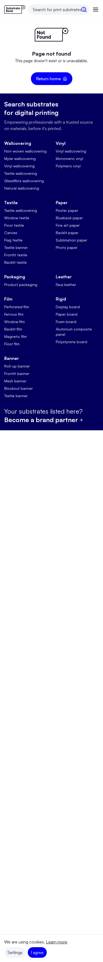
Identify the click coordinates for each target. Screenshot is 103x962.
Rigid (61, 299)
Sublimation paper (71, 240)
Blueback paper (69, 218)
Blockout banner (18, 388)
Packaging (14, 276)
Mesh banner (15, 381)
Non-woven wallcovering (25, 151)
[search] (84, 9)
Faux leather (66, 284)
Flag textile (13, 240)
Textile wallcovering (20, 173)
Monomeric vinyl (69, 158)
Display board (68, 307)
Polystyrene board (71, 341)
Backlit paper (67, 232)
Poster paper (67, 210)
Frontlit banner (16, 373)
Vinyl (60, 143)
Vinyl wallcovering (19, 166)
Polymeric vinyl (68, 166)
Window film (14, 321)
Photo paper (66, 247)
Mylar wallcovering (20, 158)
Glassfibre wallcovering (24, 180)
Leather (64, 276)
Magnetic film (15, 336)
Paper (62, 202)
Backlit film (13, 329)
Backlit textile (15, 262)
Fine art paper (68, 225)
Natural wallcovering (21, 188)
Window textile (16, 218)
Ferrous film (14, 314)
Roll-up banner (17, 366)
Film (8, 299)
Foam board (66, 321)
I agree (37, 952)
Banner (11, 358)
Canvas (10, 232)
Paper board (66, 314)
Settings (14, 952)
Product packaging (20, 284)
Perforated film (16, 307)
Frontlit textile (15, 255)
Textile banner (16, 247)
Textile (11, 202)
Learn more (56, 942)
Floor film (12, 344)
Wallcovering (17, 143)
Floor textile (14, 225)
